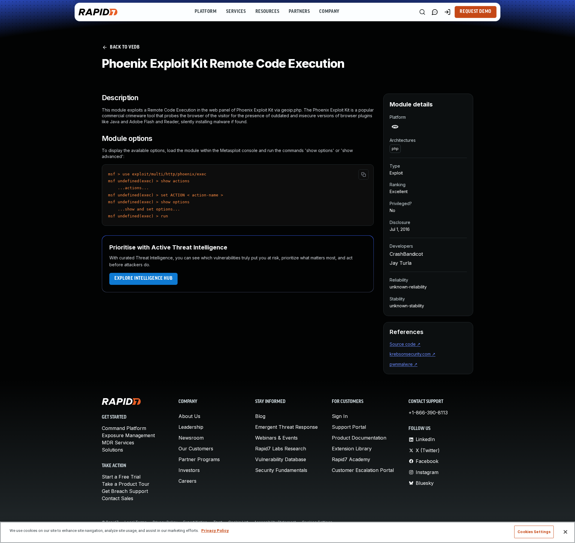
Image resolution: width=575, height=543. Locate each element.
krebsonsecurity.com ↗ (412, 354)
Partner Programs (199, 459)
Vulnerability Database (280, 459)
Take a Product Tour (125, 484)
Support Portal (349, 427)
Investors (189, 470)
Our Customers (195, 449)
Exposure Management (128, 435)
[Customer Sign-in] (447, 12)
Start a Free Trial (121, 477)
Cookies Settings (534, 532)
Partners (299, 11)
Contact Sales (117, 498)
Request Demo (475, 11)
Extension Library (352, 449)
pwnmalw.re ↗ (403, 364)
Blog (260, 416)
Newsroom (191, 438)
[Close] (565, 532)
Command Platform (124, 428)
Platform (206, 11)
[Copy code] (363, 174)
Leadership (190, 427)
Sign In (340, 416)
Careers (187, 481)
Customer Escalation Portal (363, 470)
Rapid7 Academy (351, 459)
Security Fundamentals (281, 470)
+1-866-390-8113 (428, 413)
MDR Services (118, 443)
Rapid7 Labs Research (280, 449)
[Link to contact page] (434, 12)
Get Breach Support (125, 491)
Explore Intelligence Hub (143, 278)
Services (236, 11)
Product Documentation (359, 438)
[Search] (422, 12)
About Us (189, 416)
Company (329, 11)
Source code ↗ (405, 344)
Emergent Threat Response (286, 427)
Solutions (112, 450)
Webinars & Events (276, 438)
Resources (267, 11)
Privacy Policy (215, 530)
